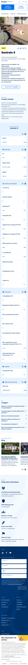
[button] (10, 43)
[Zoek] (23, 2)
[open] (26, 2)
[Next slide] (25, 134)
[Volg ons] (2, 552)
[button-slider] (25, 469)
